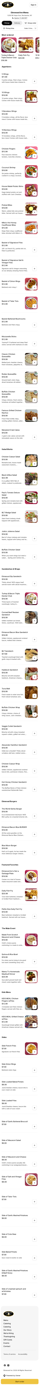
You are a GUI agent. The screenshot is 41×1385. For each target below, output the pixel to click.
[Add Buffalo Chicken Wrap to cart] (34, 715)
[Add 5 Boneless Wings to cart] (34, 118)
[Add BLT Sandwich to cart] (34, 658)
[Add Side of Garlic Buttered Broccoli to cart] (34, 1127)
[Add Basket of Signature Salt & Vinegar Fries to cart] (34, 269)
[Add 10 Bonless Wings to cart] (34, 137)
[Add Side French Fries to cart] (34, 1052)
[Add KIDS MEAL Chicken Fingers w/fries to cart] (34, 1007)
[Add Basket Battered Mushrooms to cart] (34, 325)
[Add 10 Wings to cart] (34, 100)
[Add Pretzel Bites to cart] (34, 212)
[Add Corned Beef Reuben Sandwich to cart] (34, 621)
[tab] (7, 23)
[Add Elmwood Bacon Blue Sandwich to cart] (34, 639)
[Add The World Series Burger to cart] (34, 816)
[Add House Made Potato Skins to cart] (34, 193)
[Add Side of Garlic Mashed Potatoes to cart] (34, 1220)
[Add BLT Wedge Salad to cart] (34, 520)
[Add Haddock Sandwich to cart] (34, 677)
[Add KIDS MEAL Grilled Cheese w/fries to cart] (34, 1025)
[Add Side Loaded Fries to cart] (34, 1108)
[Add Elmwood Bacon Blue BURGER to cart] (34, 834)
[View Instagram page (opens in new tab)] (8, 1365)
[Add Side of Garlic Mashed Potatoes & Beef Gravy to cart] (34, 1277)
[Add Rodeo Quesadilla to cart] (34, 381)
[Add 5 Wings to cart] (34, 81)
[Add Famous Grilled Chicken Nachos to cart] (34, 419)
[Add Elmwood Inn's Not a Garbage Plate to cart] (34, 879)
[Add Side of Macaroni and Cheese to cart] (34, 1164)
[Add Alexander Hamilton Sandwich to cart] (34, 752)
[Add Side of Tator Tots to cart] (34, 1202)
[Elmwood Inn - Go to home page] (8, 5)
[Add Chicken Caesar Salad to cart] (34, 464)
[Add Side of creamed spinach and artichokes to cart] (34, 1295)
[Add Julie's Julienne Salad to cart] (34, 539)
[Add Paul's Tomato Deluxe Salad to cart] (34, 501)
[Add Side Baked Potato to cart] (34, 1258)
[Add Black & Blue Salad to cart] (34, 482)
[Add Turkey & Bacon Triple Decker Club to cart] (13, 50)
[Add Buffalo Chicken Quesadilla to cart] (34, 400)
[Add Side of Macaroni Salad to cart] (34, 1145)
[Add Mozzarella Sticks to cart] (34, 344)
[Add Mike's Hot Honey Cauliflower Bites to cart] (34, 231)
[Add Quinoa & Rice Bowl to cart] (34, 962)
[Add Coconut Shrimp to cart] (34, 175)
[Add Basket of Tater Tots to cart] (34, 306)
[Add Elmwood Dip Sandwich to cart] (34, 584)
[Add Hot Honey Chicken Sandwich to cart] (34, 789)
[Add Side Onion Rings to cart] (34, 1070)
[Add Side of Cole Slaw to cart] (34, 1239)
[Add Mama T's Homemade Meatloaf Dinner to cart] (34, 980)
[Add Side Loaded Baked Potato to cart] (34, 1089)
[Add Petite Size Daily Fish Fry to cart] (34, 916)
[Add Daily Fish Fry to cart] (31, 50)
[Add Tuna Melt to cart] (34, 696)
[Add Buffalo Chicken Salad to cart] (34, 557)
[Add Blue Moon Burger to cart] (34, 853)
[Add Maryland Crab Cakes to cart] (34, 437)
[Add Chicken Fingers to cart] (34, 156)
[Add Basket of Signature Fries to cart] (34, 250)
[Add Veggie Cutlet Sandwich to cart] (34, 733)
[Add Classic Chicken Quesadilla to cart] (34, 362)
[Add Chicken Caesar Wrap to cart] (34, 771)
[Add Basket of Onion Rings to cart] (34, 287)
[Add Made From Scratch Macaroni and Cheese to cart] (34, 943)
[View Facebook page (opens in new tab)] (4, 1365)
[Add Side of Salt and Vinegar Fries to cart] (34, 1183)
